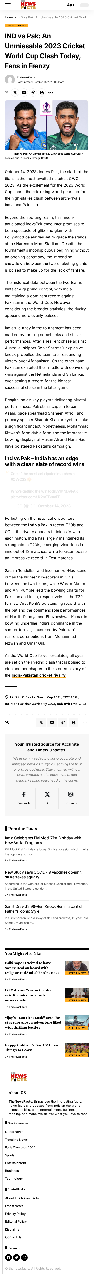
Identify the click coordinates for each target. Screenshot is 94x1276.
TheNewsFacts (26, 77)
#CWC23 (18, 479)
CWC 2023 (70, 697)
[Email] (24, 92)
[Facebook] (23, 798)
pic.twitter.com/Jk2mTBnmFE (35, 496)
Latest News (17, 25)
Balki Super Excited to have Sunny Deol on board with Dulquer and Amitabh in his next (32, 968)
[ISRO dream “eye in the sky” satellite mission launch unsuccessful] (77, 995)
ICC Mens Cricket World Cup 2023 (30, 704)
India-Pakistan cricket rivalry (39, 675)
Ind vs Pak (37, 524)
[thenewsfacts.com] (28, 5)
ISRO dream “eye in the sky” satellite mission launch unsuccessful (29, 995)
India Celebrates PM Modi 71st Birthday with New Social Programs (43, 840)
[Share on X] (15, 92)
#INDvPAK (69, 491)
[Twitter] (16, 1257)
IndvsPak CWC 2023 (71, 704)
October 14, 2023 (54, 505)
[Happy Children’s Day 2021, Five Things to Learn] (77, 1050)
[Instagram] (70, 798)
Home (9, 17)
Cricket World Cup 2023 (43, 697)
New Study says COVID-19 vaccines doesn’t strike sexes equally (43, 874)
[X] (47, 798)
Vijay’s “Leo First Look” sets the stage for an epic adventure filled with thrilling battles (33, 1022)
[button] (9, 5)
